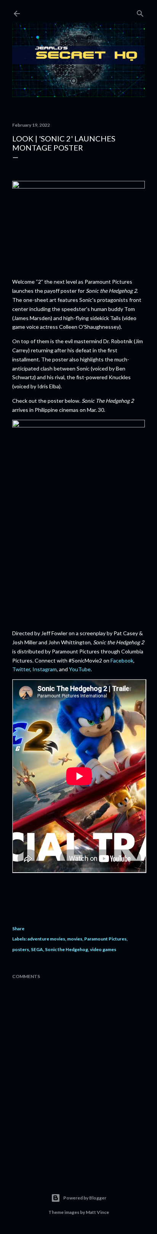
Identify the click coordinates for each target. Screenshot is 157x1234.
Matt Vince (97, 1212)
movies (74, 939)
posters (20, 949)
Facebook (122, 660)
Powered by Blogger (84, 1198)
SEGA (37, 949)
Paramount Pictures (105, 939)
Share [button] (18, 928)
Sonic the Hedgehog (66, 949)
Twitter (21, 669)
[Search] (140, 12)
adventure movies (46, 939)
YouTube (80, 669)
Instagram (44, 669)
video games (103, 949)
